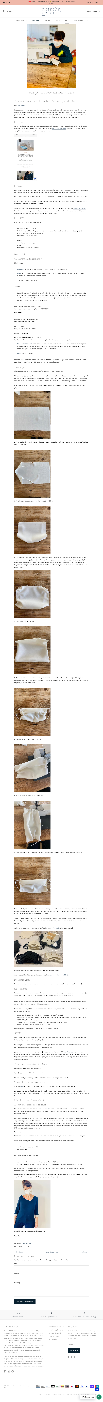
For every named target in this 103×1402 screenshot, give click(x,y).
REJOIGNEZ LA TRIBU (80, 21)
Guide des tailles (54, 1336)
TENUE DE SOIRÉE (22, 21)
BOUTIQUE (36, 21)
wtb (5, 1387)
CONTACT (58, 21)
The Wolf (56, 928)
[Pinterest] (9, 2)
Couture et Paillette (59, 128)
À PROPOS (47, 21)
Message (17, 1283)
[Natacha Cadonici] (51, 11)
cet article (21, 105)
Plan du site (52, 1339)
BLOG (67, 21)
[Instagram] (6, 2)
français (89, 2)
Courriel (17, 1273)
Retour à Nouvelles (51, 1252)
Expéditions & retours (56, 1327)
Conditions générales (55, 1330)
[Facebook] (4, 2)
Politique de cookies (55, 1333)
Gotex (19, 353)
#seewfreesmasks (44, 1109)
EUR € (96, 2)
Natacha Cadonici (13, 1386)
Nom (16, 1263)
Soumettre (74, 1351)
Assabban (20, 269)
